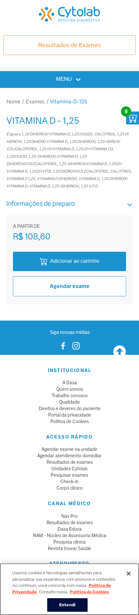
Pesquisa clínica (69, 542)
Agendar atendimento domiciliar (69, 455)
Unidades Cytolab (69, 468)
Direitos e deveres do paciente (70, 408)
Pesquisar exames (69, 475)
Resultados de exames (70, 462)
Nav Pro (69, 516)
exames (35, 102)
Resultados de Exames (69, 45)
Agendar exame (70, 286)
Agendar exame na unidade (69, 449)
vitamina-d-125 (68, 102)
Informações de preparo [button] (40, 203)
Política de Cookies (69, 421)
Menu (64, 79)
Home (13, 102)
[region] (69, 589)
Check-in (69, 481)
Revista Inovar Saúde (69, 548)
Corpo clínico (70, 488)
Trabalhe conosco (70, 395)
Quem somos (69, 389)
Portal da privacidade (69, 415)
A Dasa (69, 382)
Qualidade (69, 402)
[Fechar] (129, 574)
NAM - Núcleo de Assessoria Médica (69, 535)
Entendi (67, 604)
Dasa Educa (70, 529)
